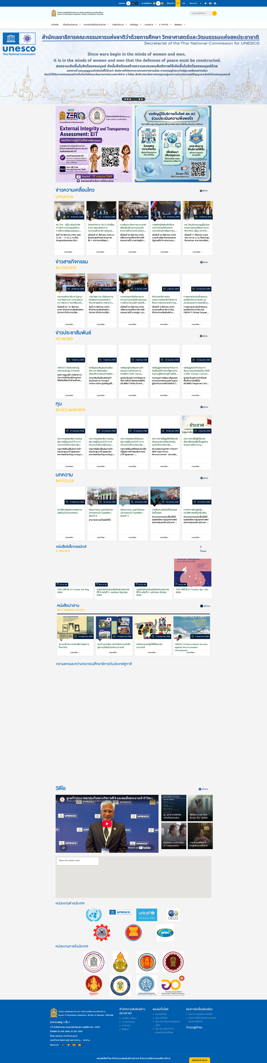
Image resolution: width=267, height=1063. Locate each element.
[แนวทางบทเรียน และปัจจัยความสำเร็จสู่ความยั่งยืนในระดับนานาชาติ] (114, 636)
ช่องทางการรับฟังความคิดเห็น (201, 1014)
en (184, 3)
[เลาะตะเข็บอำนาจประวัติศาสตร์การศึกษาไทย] (75, 636)
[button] (125, 99)
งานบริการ (148, 24)
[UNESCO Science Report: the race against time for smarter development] (191, 636)
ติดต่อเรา (178, 24)
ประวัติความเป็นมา (129, 1018)
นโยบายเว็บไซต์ (161, 1017)
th (178, 3)
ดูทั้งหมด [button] (203, 549)
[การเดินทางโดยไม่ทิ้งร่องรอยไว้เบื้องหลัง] (165, 514)
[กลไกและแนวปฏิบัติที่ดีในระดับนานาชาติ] (153, 636)
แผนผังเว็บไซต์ (161, 1014)
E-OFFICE (163, 24)
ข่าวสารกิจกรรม (128, 1021)
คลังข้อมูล (134, 24)
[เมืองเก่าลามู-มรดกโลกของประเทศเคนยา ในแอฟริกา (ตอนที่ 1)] (133, 514)
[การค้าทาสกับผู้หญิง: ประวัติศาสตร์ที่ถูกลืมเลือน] (196, 514)
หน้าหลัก (55, 24)
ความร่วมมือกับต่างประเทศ (95, 24)
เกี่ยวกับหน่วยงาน (70, 24)
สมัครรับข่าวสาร (199, 1060)
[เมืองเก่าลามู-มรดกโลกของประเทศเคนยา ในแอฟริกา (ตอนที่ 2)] (102, 514)
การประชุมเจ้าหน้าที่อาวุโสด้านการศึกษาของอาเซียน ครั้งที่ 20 (200, 845)
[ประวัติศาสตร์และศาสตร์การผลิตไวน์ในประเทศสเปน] (70, 514)
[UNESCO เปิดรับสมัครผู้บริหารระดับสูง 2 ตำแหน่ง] (70, 371)
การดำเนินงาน (118, 24)
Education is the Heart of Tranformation (173, 844)
